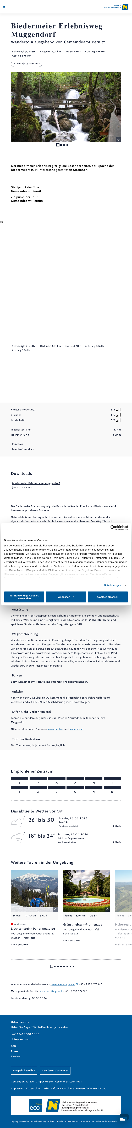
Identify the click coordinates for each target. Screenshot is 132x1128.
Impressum (17, 1088)
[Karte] (11, 7)
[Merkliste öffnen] (14, 7)
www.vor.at (77, 729)
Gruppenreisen (44, 1081)
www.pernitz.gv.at (50, 991)
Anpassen (64, 596)
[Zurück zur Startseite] (116, 7)
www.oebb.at (56, 729)
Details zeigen (112, 585)
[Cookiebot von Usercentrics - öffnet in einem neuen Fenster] (113, 527)
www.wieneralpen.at (63, 984)
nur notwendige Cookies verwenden (24, 597)
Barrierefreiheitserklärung (91, 1088)
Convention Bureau (22, 1081)
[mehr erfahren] (34, 908)
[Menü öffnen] (4, 7)
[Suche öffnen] (17, 7)
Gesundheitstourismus (68, 1081)
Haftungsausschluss (62, 1088)
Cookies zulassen (107, 596)
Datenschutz (34, 1088)
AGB (46, 1088)
